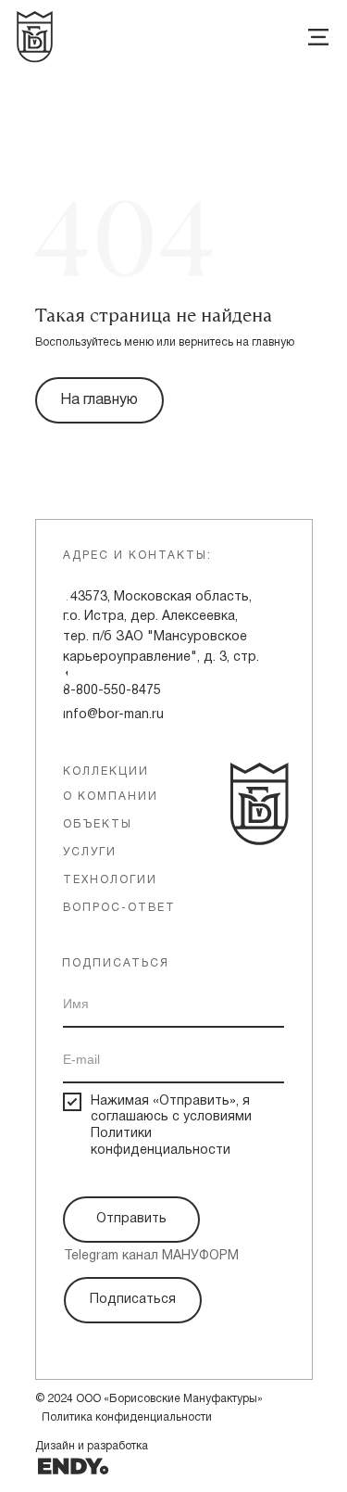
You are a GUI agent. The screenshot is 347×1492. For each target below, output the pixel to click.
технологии (110, 880)
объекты (97, 824)
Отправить (131, 1219)
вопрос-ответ (119, 908)
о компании (110, 796)
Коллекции (106, 771)
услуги (90, 852)
